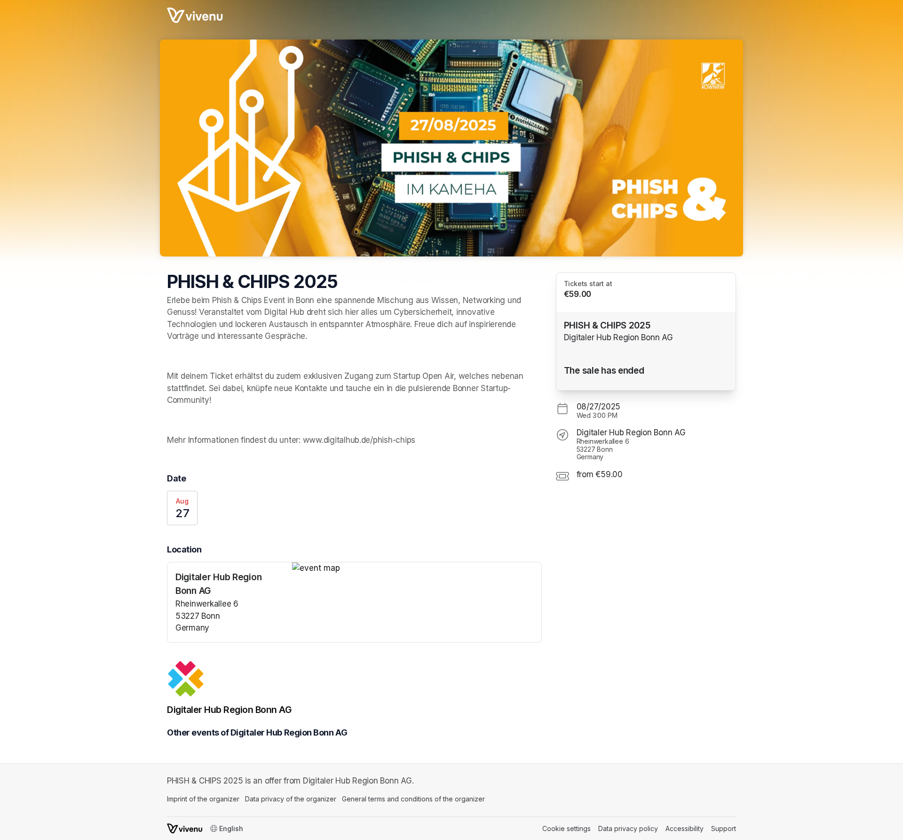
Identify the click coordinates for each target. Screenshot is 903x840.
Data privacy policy (628, 828)
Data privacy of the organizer (290, 799)
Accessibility (684, 828)
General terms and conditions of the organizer (413, 799)
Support (723, 828)
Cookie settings (566, 828)
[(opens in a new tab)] (416, 568)
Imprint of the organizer (203, 799)
